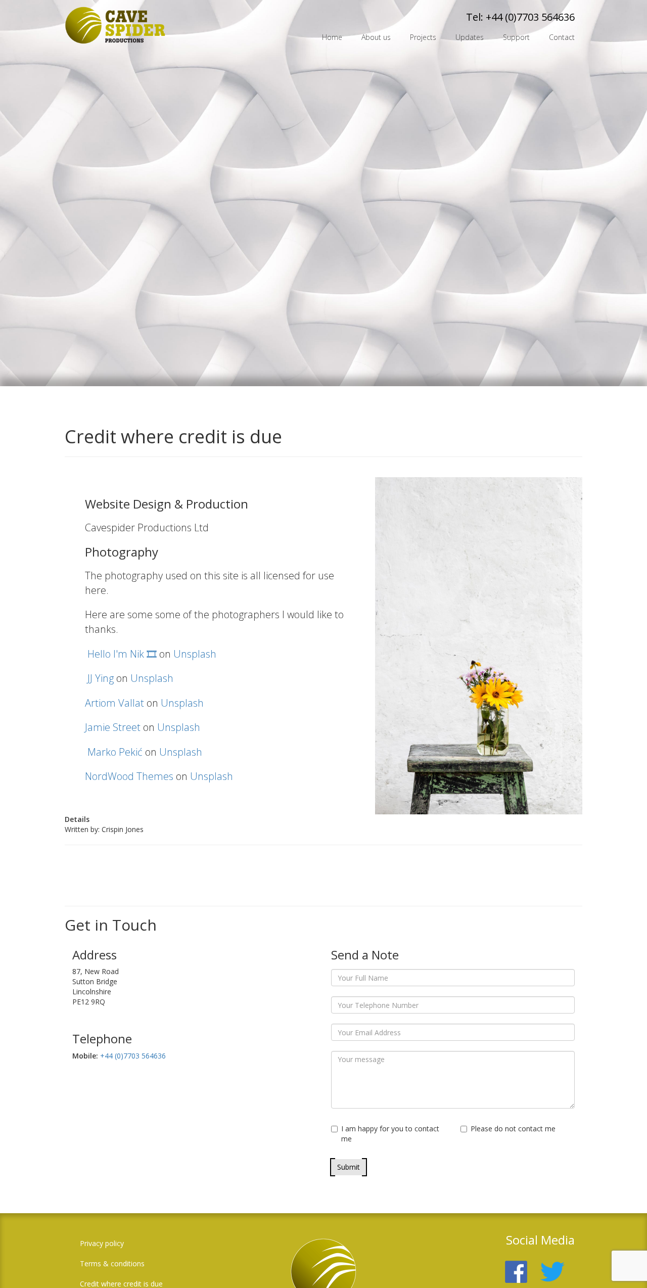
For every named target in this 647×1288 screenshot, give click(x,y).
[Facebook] (521, 1265)
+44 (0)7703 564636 (530, 17)
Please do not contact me (513, 1128)
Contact (562, 37)
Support (516, 37)
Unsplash (194, 654)
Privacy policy (102, 1243)
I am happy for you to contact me (390, 1133)
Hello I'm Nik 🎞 (122, 654)
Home (332, 37)
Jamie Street (113, 727)
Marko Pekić (115, 752)
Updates (469, 37)
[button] (624, 1265)
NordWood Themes (129, 776)
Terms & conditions (112, 1263)
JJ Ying (100, 678)
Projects (423, 37)
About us (376, 37)
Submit (348, 1167)
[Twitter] (557, 1265)
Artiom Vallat (114, 703)
